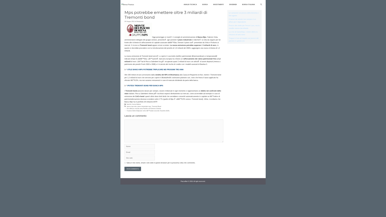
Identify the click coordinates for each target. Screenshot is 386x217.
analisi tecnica (190, 4)
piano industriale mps (144, 106)
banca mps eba (132, 106)
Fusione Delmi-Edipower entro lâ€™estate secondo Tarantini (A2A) (148, 111)
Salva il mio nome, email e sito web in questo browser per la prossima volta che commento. (161, 163)
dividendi (233, 4)
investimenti (218, 4)
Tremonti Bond (156, 106)
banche (129, 104)
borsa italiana (248, 4)
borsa (205, 4)
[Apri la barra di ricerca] (261, 4)
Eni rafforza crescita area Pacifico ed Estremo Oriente (144, 108)
